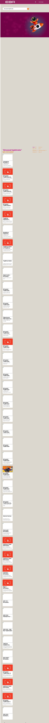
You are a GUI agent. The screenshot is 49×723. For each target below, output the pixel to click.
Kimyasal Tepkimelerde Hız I (7, 190)
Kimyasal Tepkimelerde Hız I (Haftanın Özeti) (7, 176)
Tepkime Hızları (7, 261)
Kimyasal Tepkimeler (6, 290)
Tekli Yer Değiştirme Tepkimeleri (6, 644)
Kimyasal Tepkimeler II (6, 701)
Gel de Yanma (7, 516)
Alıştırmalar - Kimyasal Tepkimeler (7, 275)
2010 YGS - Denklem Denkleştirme (7, 715)
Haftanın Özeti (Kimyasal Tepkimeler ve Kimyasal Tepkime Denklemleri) (7, 687)
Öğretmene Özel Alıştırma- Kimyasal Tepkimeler (7, 318)
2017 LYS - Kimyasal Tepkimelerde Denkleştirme (7, 601)
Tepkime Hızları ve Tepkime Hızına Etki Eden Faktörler (7, 247)
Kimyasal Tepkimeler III (7, 672)
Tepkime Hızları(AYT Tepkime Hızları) (7, 219)
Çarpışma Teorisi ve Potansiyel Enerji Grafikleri (7, 162)
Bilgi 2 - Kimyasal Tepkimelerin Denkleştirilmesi (7, 587)
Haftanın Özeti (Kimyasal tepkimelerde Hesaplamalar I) (7, 559)
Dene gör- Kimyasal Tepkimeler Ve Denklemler (7, 531)
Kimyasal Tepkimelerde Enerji (7, 502)
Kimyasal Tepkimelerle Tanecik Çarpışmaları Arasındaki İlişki (7, 205)
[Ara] (28, 9)
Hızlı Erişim (41, 2)
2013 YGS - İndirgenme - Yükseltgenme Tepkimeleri (7, 616)
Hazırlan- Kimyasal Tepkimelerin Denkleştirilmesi (7, 573)
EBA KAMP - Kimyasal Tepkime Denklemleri (6, 658)
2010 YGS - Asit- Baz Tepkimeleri (7, 630)
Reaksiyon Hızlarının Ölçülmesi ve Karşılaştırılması (7, 233)
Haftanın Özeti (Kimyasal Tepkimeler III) (7, 545)
